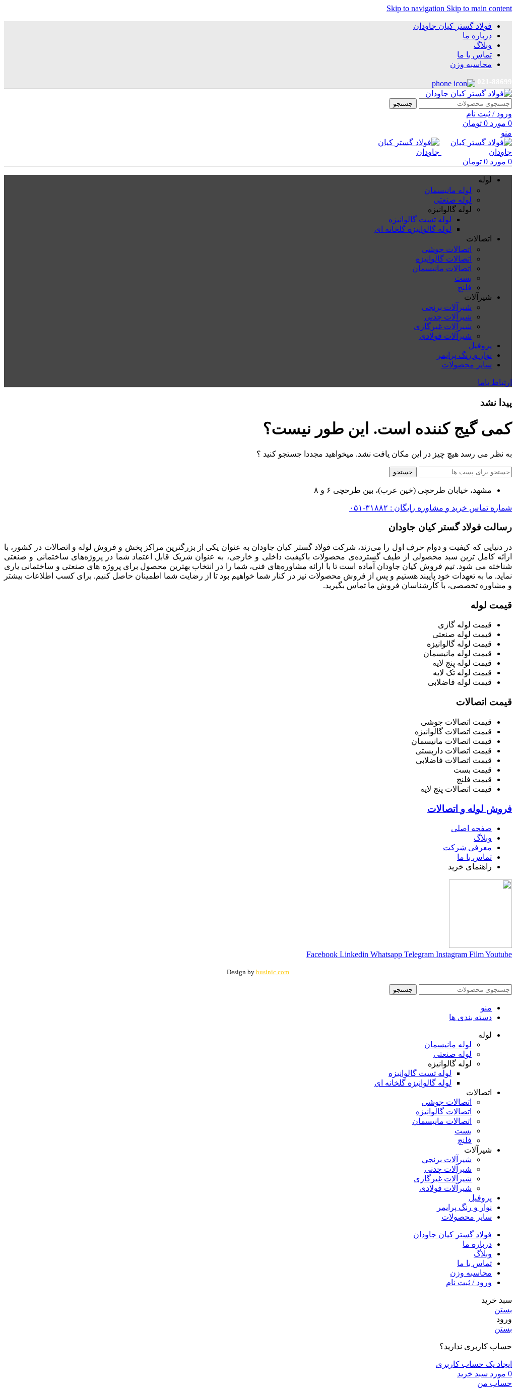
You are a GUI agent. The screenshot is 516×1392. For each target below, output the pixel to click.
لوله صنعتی (452, 200)
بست (463, 278)
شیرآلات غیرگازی (443, 326)
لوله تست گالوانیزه (420, 219)
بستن (503, 1309)
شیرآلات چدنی (448, 316)
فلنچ (465, 287)
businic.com (272, 972)
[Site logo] (468, 93)
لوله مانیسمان (448, 190)
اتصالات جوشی (447, 249)
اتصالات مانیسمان (442, 268)
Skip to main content (479, 8)
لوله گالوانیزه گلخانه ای (413, 229)
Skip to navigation (416, 8)
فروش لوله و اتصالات (469, 808)
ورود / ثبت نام (469, 1282)
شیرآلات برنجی (447, 307)
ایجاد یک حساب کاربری (474, 1364)
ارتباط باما (495, 382)
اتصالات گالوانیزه (444, 259)
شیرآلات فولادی (445, 336)
